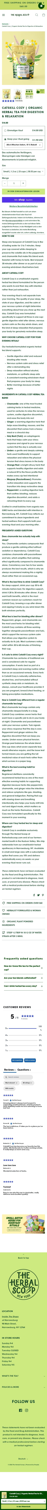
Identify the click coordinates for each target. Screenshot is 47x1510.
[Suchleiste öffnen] (36, 15)
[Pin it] (42, 895)
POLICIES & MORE (10, 1387)
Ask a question (17, 1060)
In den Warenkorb (23, 1506)
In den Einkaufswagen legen (24, 191)
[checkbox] (9, 1088)
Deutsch (22, 1459)
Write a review (30, 1060)
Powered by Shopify (32, 1464)
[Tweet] (38, 895)
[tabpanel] (23, 1137)
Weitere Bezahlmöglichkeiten (23, 206)
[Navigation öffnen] (3, 15)
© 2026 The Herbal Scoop (16, 1464)
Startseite (5, 24)
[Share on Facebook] (34, 895)
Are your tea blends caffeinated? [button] (20, 978)
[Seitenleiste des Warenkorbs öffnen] (43, 15)
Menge (5, 178)
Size (4, 166)
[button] (6, 94)
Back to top (23, 1258)
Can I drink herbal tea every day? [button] (20, 986)
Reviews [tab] (9, 1070)
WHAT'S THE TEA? (10, 1376)
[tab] (24, 1070)
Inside (10, 1317)
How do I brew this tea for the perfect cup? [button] (22, 968)
